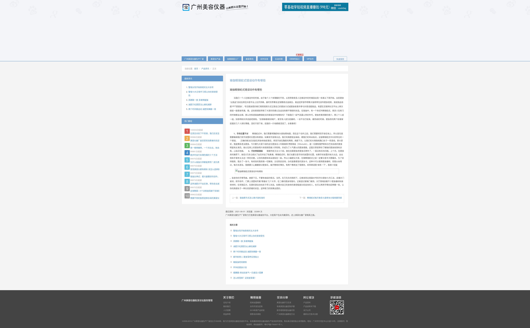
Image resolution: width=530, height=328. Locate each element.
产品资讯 (205, 68)
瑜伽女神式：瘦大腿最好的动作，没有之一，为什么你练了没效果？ (204, 176)
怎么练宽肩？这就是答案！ (244, 277)
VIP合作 (310, 58)
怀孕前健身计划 (240, 267)
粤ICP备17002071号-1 (273, 324)
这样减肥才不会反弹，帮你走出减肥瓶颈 (204, 183)
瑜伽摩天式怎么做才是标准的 (252, 197)
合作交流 (264, 58)
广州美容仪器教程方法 (286, 314)
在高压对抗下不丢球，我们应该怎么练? (204, 133)
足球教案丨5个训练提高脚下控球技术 (204, 190)
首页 (196, 68)
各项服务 (302, 321)
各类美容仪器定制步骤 (286, 306)
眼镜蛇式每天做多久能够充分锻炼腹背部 (324, 197)
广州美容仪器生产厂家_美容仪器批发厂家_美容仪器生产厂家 (216, 7)
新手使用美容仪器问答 (286, 310)
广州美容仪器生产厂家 (194, 58)
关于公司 (307, 310)
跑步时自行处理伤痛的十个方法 (203, 154)
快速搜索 (340, 59)
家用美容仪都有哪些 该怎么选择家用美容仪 (204, 169)
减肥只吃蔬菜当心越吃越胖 (244, 246)
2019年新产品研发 (257, 310)
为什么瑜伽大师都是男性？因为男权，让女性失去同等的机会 (204, 162)
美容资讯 (249, 58)
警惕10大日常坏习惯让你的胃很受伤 (248, 235)
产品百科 (307, 302)
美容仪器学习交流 (284, 302)
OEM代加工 (295, 58)
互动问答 (279, 58)
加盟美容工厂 (233, 58)
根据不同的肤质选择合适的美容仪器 (204, 198)
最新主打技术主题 (310, 314)
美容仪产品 (215, 58)
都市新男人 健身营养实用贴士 (246, 256)
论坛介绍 (226, 302)
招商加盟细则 (255, 302)
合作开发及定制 (256, 306)
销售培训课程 (255, 314)
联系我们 (226, 306)
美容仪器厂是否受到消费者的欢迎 (204, 140)
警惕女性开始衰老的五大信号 (245, 230)
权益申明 (226, 314)
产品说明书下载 (309, 306)
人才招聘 (226, 310)
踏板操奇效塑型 (240, 262)
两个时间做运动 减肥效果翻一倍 (247, 251)
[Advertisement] (265, 35)
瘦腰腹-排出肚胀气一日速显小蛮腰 (248, 272)
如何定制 (278, 321)
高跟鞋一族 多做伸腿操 (243, 241)
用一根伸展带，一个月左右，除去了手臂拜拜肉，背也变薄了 (204, 147)
